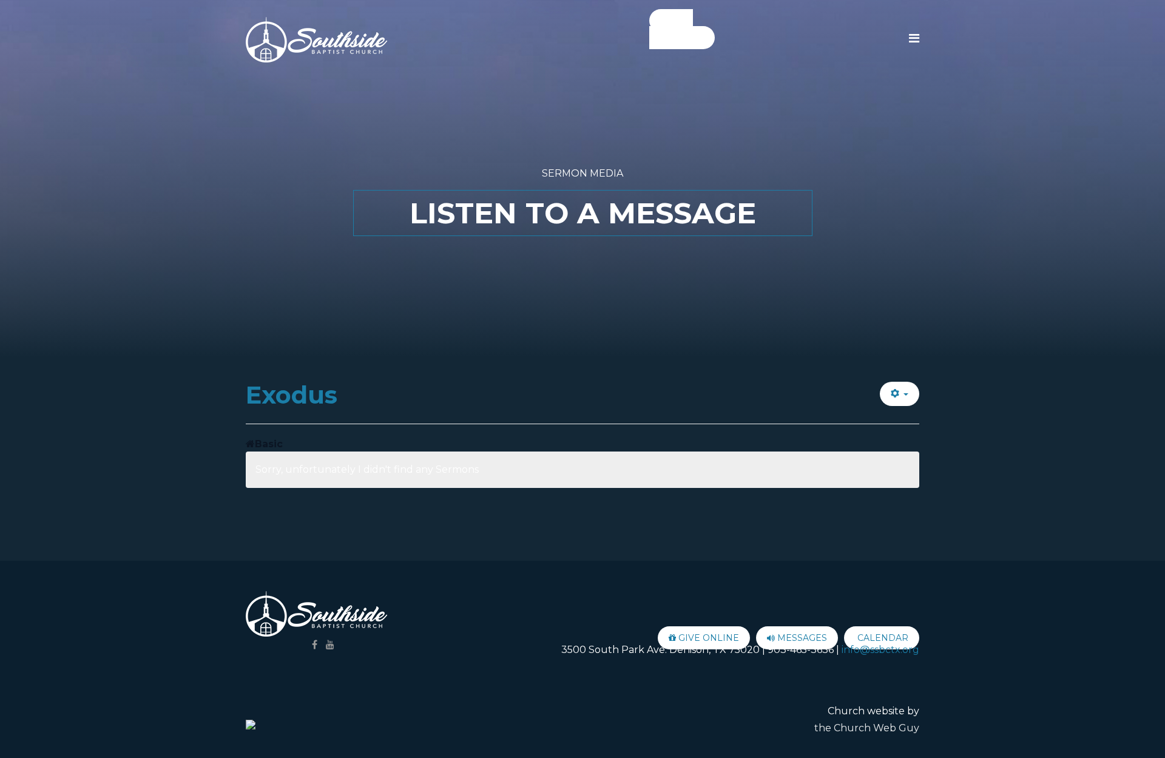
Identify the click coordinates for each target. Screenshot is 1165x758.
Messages (801, 637)
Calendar (881, 637)
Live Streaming (676, 29)
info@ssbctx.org (880, 649)
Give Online (707, 637)
